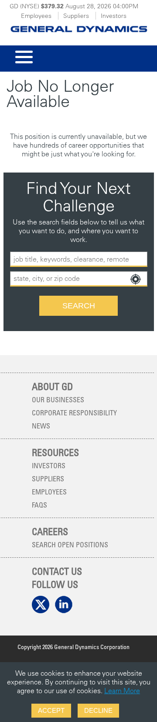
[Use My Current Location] (135, 279)
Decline (98, 710)
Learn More (122, 690)
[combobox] (78, 279)
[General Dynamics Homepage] (78, 26)
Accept (51, 710)
